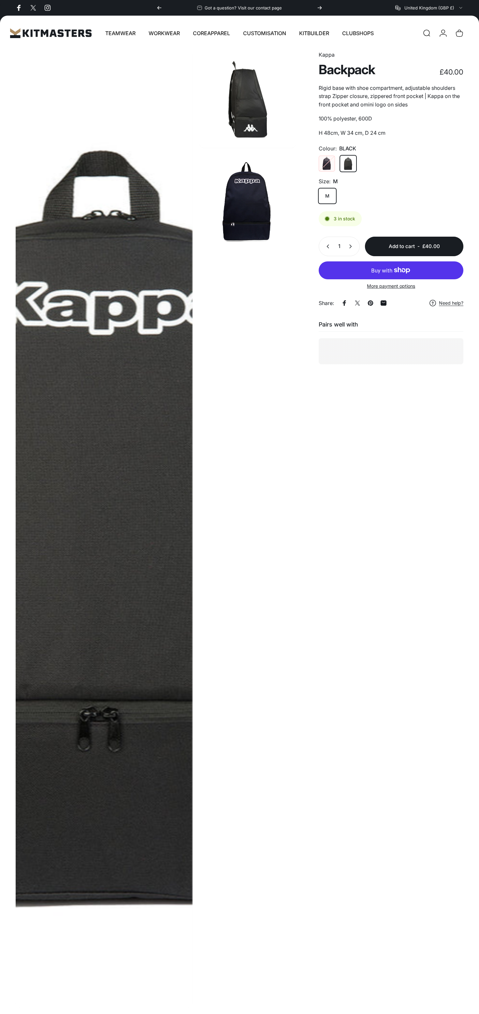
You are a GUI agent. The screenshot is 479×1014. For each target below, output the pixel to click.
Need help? (451, 303)
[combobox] (429, 8)
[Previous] (159, 8)
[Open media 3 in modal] (247, 202)
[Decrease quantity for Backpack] (326, 246)
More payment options (391, 286)
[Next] (319, 8)
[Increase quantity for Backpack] (351, 246)
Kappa (327, 54)
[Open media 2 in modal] (247, 99)
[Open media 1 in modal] (104, 529)
